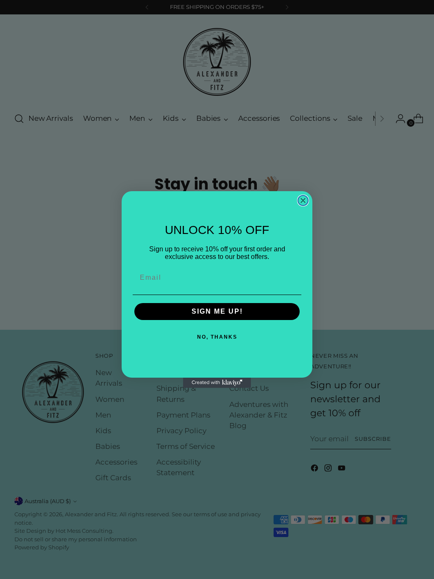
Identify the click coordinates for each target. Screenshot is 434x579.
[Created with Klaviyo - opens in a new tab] (217, 383)
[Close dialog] (303, 200)
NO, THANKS (217, 337)
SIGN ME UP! (217, 311)
